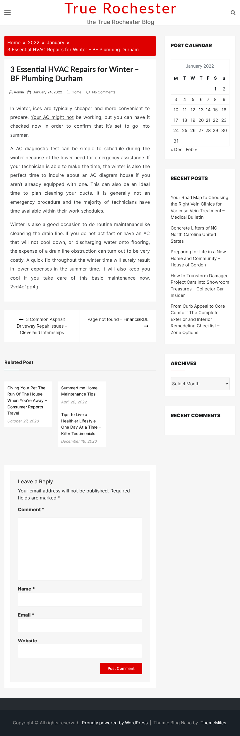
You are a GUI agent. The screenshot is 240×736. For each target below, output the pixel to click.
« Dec (176, 149)
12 (193, 109)
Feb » (191, 149)
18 (184, 120)
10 (176, 109)
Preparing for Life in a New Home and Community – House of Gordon (198, 258)
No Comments (103, 92)
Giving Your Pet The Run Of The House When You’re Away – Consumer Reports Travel (27, 400)
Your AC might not (52, 117)
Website (27, 640)
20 (201, 120)
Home (76, 92)
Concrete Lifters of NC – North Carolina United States (196, 234)
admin (19, 92)
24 (176, 130)
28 (208, 130)
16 (224, 109)
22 (215, 120)
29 (215, 130)
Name (26, 589)
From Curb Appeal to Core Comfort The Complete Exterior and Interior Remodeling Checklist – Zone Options (198, 319)
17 (176, 120)
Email (26, 615)
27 (201, 130)
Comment (31, 509)
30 (224, 130)
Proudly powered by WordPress (115, 722)
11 (185, 109)
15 (215, 109)
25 (184, 130)
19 (193, 120)
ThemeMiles (213, 722)
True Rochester (120, 9)
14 (208, 109)
